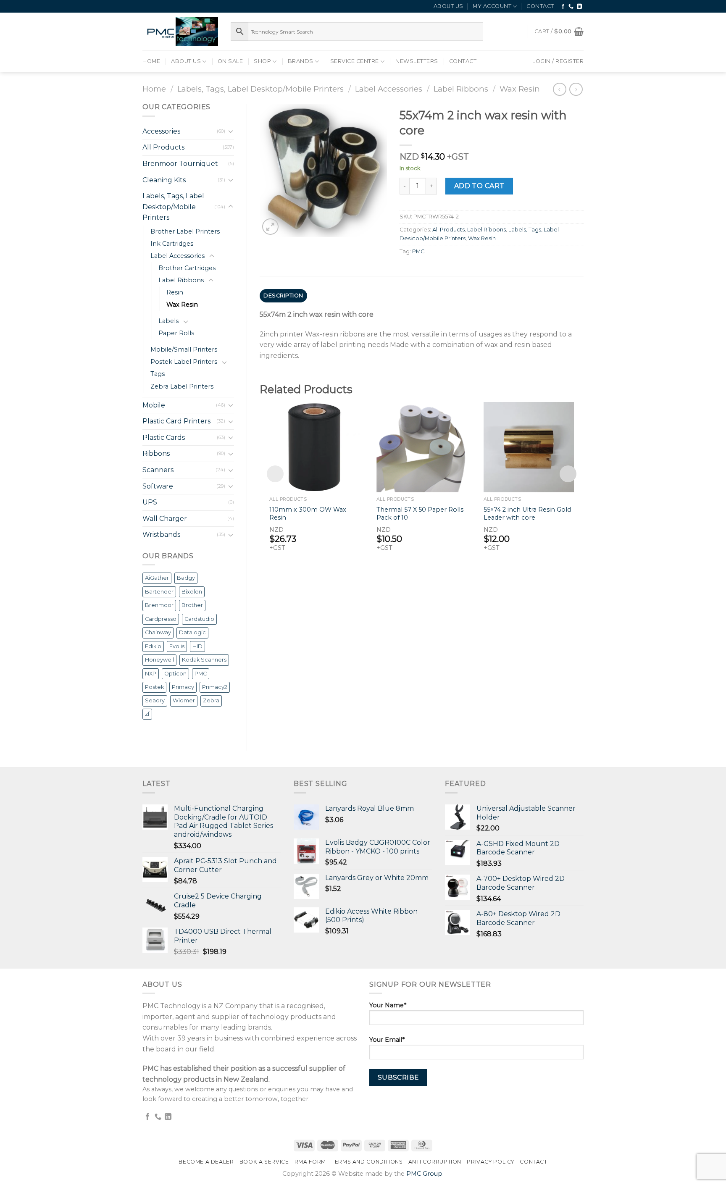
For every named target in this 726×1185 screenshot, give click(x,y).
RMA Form (310, 1162)
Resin (174, 292)
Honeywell (159, 660)
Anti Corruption (434, 1162)
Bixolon (192, 592)
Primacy (183, 687)
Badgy (186, 578)
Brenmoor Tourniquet (180, 164)
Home (151, 61)
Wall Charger (164, 519)
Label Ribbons (461, 89)
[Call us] (571, 7)
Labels (168, 321)
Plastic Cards (163, 437)
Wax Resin (520, 89)
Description (283, 295)
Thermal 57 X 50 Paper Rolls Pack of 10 (419, 513)
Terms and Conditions (366, 1162)
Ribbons (156, 453)
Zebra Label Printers (181, 386)
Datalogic (192, 632)
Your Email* (387, 1039)
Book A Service (264, 1162)
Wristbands (161, 535)
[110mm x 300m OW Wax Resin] (314, 447)
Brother (192, 605)
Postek (154, 687)
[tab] (284, 295)
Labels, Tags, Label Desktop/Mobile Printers (260, 89)
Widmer (184, 700)
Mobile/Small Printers (183, 349)
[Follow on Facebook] (563, 7)
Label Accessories (388, 89)
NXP (150, 673)
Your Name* (387, 1005)
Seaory (155, 700)
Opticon (175, 673)
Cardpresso (160, 619)
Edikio (153, 646)
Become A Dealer (206, 1162)
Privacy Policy (490, 1162)
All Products (163, 147)
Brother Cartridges (187, 268)
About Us (448, 6)
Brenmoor (159, 605)
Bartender (159, 592)
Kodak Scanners (204, 660)
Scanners (158, 470)
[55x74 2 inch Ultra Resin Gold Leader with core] (529, 447)
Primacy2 (214, 687)
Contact (540, 6)
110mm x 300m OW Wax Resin (307, 513)
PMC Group (424, 1173)
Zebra (211, 700)
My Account (492, 6)
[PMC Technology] (180, 31)
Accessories (161, 131)
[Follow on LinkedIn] (579, 7)
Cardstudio (199, 619)
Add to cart (479, 186)
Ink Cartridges (171, 243)
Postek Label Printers (183, 361)
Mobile (153, 405)
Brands (300, 61)
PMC (201, 673)
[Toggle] (230, 131)
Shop (262, 61)
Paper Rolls (176, 333)
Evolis (176, 646)
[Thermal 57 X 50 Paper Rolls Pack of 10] (421, 447)
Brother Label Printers (185, 231)
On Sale (230, 61)
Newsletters (416, 61)
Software (157, 486)
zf (147, 714)
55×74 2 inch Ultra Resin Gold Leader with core (527, 513)
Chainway (158, 632)
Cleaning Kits (164, 180)
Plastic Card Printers (176, 421)
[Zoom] (270, 226)
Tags (157, 374)
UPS (149, 502)
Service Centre (354, 61)
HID (197, 646)
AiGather (157, 578)
